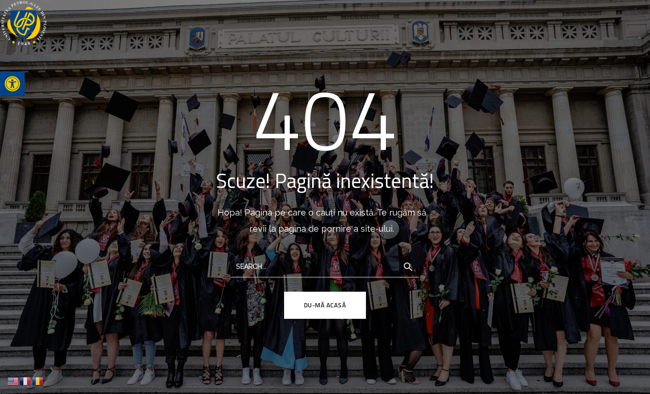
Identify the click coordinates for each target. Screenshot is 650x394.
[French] (26, 380)
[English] (13, 380)
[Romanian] (38, 380)
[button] (12, 83)
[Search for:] (325, 266)
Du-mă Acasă (325, 305)
